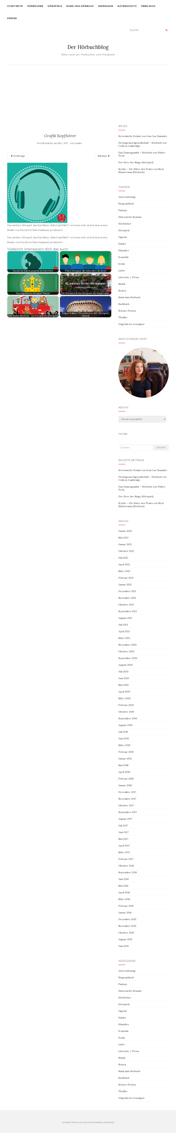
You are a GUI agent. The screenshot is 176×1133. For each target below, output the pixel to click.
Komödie (123, 257)
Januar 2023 (125, 544)
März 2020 (124, 698)
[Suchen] (166, 30)
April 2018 (124, 772)
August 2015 (125, 939)
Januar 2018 (125, 785)
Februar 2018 (126, 778)
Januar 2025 (125, 531)
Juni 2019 (123, 738)
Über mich (148, 6)
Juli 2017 (123, 825)
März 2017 (124, 852)
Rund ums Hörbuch (80, 6)
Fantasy (122, 210)
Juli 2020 (123, 671)
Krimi (121, 263)
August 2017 (125, 818)
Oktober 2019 (126, 711)
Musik (121, 283)
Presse (12, 18)
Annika (78, 143)
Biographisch (126, 203)
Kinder (122, 243)
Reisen (122, 290)
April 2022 (124, 564)
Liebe (121, 270)
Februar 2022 (126, 577)
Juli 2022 (123, 557)
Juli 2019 (123, 731)
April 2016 (124, 892)
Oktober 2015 (126, 932)
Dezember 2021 (127, 591)
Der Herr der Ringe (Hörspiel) (135, 162)
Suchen (160, 447)
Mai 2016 (123, 885)
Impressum (105, 6)
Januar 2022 (125, 584)
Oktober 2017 (126, 805)
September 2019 (127, 718)
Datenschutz (127, 6)
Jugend (122, 237)
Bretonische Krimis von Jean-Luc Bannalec (142, 136)
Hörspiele (55, 6)
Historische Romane (130, 217)
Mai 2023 (123, 537)
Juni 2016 (123, 879)
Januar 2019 (125, 758)
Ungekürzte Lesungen (131, 324)
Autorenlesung (126, 196)
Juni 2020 (123, 678)
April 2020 (124, 691)
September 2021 (127, 611)
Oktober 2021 (126, 604)
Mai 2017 (123, 838)
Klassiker (123, 250)
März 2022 (124, 571)
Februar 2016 (126, 905)
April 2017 (124, 845)
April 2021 (124, 631)
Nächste (103, 155)
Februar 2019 (126, 751)
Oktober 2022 (126, 551)
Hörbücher (35, 6)
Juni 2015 (123, 946)
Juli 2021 (123, 624)
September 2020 (127, 658)
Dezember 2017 (127, 792)
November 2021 (127, 597)
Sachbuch (123, 304)
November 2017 (127, 798)
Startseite (15, 6)
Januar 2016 (125, 912)
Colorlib (87, 1122)
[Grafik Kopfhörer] (37, 192)
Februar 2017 (125, 859)
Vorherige (19, 155)
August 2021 (125, 618)
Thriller (123, 317)
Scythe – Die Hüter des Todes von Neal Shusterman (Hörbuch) (140, 171)
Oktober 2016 (126, 865)
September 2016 (127, 872)
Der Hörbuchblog (88, 47)
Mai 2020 (123, 684)
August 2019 (125, 725)
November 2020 (127, 644)
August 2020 (125, 664)
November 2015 (127, 926)
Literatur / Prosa (128, 277)
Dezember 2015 (127, 919)
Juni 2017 (123, 832)
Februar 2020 (126, 705)
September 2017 (127, 812)
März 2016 (124, 899)
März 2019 (124, 745)
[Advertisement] (88, 92)
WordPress (108, 1122)
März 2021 (124, 638)
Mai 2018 (123, 765)
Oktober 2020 (126, 651)
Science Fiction (127, 310)
